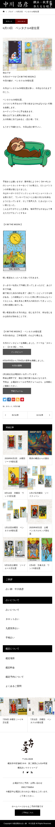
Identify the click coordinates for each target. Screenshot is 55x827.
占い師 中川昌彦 (15, 589)
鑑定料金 (10, 667)
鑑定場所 (10, 658)
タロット (9, 21)
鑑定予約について (15, 677)
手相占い (10, 637)
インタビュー (17, 352)
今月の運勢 (17, 365)
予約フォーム (17, 391)
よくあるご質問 (13, 686)
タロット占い (12, 619)
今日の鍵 (16, 406)
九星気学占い (12, 628)
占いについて (12, 610)
